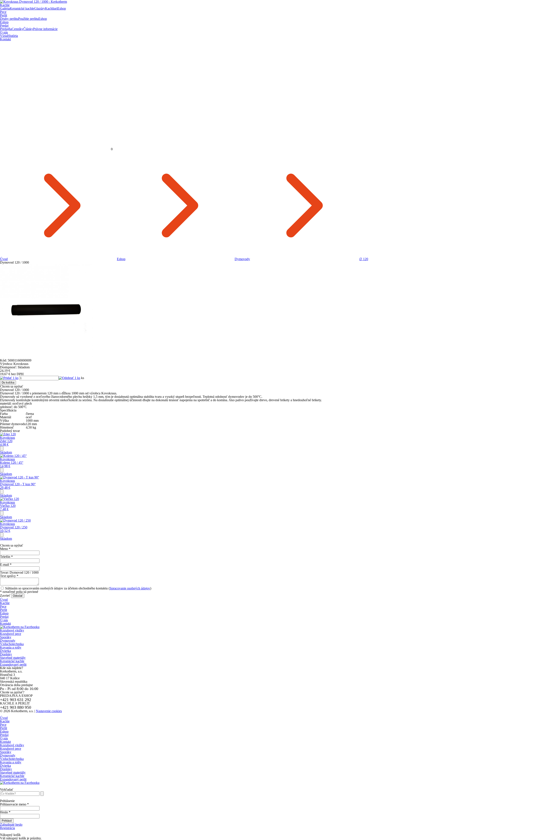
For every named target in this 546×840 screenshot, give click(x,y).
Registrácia (7, 828)
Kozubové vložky (12, 630)
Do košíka (8, 382)
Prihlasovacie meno (14, 804)
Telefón (6, 557)
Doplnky (6, 654)
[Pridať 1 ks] (9, 378)
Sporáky (5, 637)
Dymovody (242, 259)
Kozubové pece (10, 634)
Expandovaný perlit (13, 664)
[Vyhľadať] (42, 793)
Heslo (5, 812)
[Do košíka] (1, 448)
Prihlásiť (7, 820)
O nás (4, 32)
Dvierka (5, 651)
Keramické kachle (12, 661)
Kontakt (5, 39)
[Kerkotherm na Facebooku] (19, 627)
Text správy (9, 576)
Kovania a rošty (10, 647)
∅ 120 (363, 259)
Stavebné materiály (13, 657)
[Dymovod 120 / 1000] (46, 357)
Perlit (3, 15)
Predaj (4, 25)
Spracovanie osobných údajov (130, 588)
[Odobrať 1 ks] (69, 378)
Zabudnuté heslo (11, 824)
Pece (3, 12)
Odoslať (18, 595)
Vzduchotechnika (12, 644)
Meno (5, 549)
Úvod (4, 259)
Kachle (5, 5)
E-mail (6, 564)
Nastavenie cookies (49, 711)
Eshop (4, 22)
